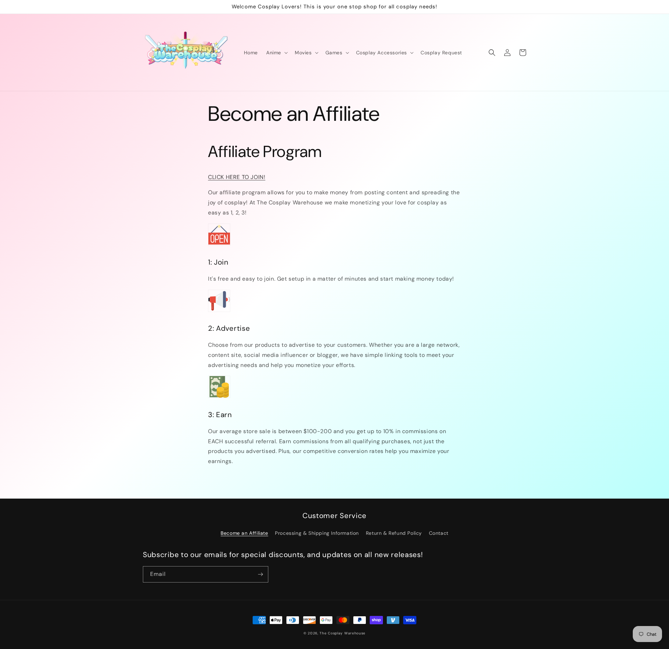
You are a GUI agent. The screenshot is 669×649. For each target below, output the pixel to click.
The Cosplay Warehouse (343, 633)
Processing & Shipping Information (317, 533)
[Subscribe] (260, 574)
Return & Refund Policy (394, 533)
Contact (438, 533)
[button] (276, 52)
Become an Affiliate (244, 533)
